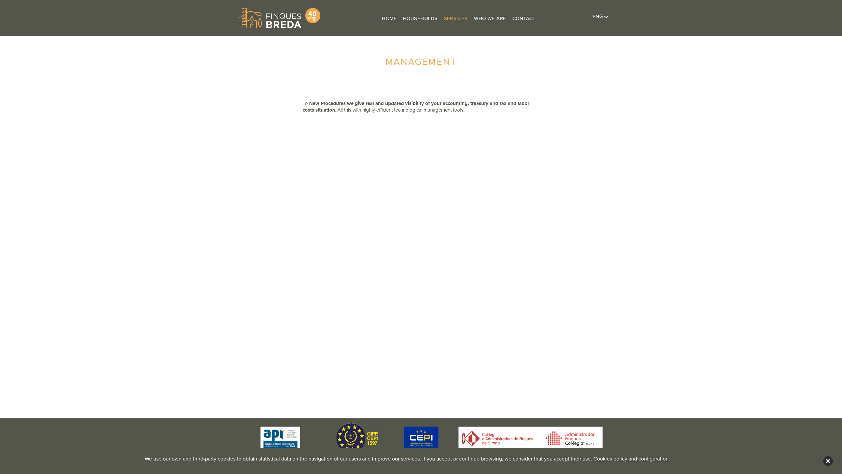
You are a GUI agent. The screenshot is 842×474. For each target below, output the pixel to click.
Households (420, 18)
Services (456, 18)
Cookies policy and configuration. (631, 459)
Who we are (490, 18)
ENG (598, 16)
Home (389, 18)
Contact (524, 18)
